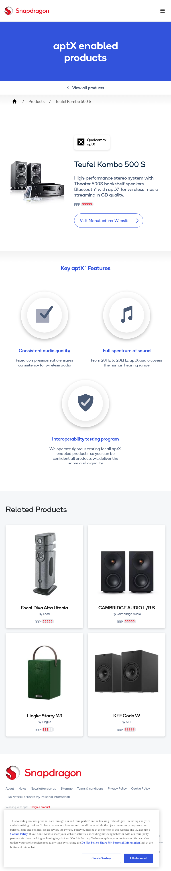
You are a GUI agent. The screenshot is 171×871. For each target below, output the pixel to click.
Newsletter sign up (43, 788)
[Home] (26, 10)
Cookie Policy (140, 788)
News (22, 788)
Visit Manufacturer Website (105, 220)
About (10, 788)
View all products (88, 87)
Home (14, 101)
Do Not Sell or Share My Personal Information (39, 797)
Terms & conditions (90, 788)
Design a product (40, 807)
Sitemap (67, 788)
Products (36, 101)
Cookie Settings (101, 858)
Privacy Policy (117, 788)
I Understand (138, 858)
